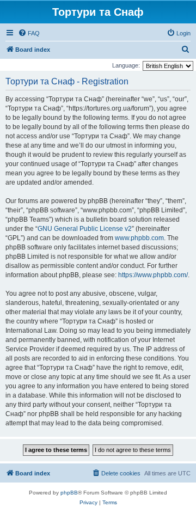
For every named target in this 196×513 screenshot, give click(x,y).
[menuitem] (29, 33)
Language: (126, 65)
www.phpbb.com (139, 238)
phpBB (69, 493)
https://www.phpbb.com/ (153, 275)
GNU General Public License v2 (85, 229)
